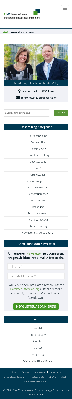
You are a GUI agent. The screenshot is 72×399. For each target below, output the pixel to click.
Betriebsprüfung (37, 136)
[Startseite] (22, 13)
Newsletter (34, 253)
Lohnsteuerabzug (38, 194)
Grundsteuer (37, 174)
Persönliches (37, 200)
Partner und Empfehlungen (37, 360)
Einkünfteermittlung (37, 155)
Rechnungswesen (38, 213)
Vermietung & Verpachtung (37, 232)
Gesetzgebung (38, 161)
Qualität (37, 341)
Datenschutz (38, 376)
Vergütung (38, 354)
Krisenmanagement (38, 181)
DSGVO (52, 376)
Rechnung (38, 207)
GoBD (37, 168)
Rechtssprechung (38, 219)
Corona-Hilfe (38, 142)
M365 (63, 376)
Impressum (40, 371)
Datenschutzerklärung (24, 289)
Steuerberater (38, 335)
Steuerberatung (38, 226)
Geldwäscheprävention (36, 381)
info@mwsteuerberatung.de (39, 97)
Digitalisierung (38, 149)
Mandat (37, 347)
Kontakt (25, 371)
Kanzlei (38, 328)
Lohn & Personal (37, 187)
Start (14, 371)
